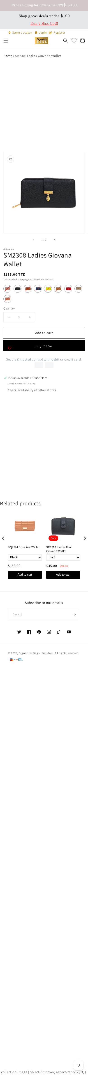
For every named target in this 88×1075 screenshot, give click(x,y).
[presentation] (3, 538)
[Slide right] (54, 240)
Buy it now (44, 346)
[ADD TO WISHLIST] (9, 348)
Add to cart (25, 574)
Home (7, 56)
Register (59, 32)
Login (43, 32)
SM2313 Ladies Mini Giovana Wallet (59, 549)
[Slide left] (34, 240)
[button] (6, 41)
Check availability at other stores (32, 390)
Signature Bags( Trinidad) (37, 653)
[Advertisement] (44, 105)
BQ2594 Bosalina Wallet (23, 547)
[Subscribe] (74, 615)
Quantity (9, 308)
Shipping (23, 279)
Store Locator (22, 32)
